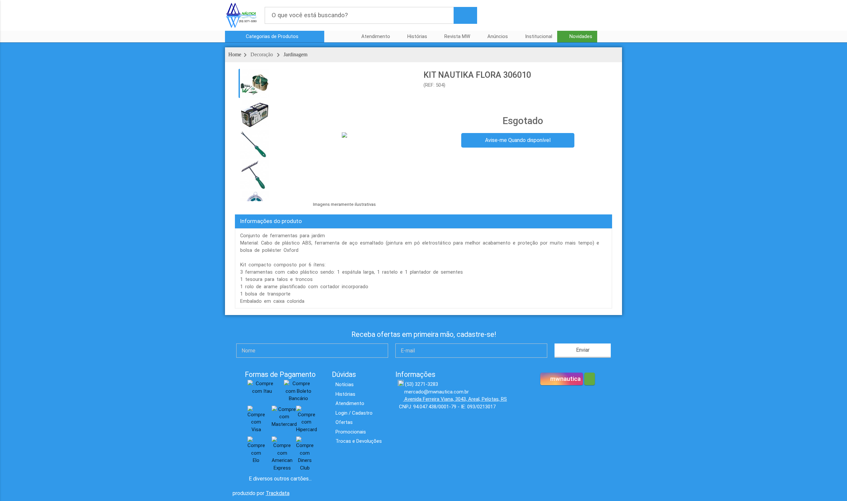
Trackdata (278, 493)
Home (234, 54)
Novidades (580, 36)
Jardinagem (295, 54)
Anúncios (497, 36)
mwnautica (565, 379)
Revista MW (457, 36)
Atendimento (375, 36)
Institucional (538, 36)
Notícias (344, 384)
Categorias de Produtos (273, 36)
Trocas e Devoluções (358, 441)
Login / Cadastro (354, 413)
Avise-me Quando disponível (518, 140)
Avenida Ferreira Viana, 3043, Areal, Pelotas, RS (455, 399)
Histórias (417, 36)
